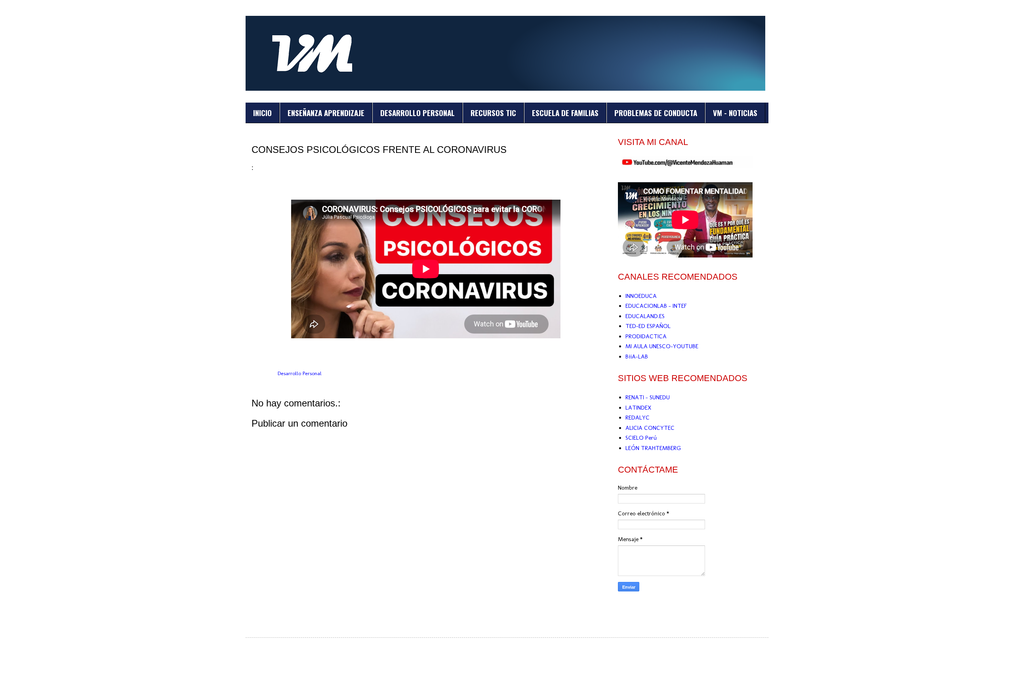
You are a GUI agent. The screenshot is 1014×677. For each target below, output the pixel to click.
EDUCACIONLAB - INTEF (656, 305)
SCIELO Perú (641, 437)
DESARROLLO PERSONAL (417, 112)
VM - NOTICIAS (735, 112)
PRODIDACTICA (646, 336)
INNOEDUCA (641, 295)
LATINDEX (638, 407)
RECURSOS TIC (493, 112)
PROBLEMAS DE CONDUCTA (655, 112)
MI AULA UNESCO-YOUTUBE (661, 346)
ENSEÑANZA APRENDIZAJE (326, 112)
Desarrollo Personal (300, 373)
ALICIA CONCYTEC (650, 427)
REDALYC (637, 417)
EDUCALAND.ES (645, 316)
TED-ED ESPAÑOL (648, 326)
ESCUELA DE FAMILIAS (565, 112)
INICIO (262, 112)
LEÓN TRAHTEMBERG (653, 448)
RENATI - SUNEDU (647, 397)
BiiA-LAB (636, 356)
